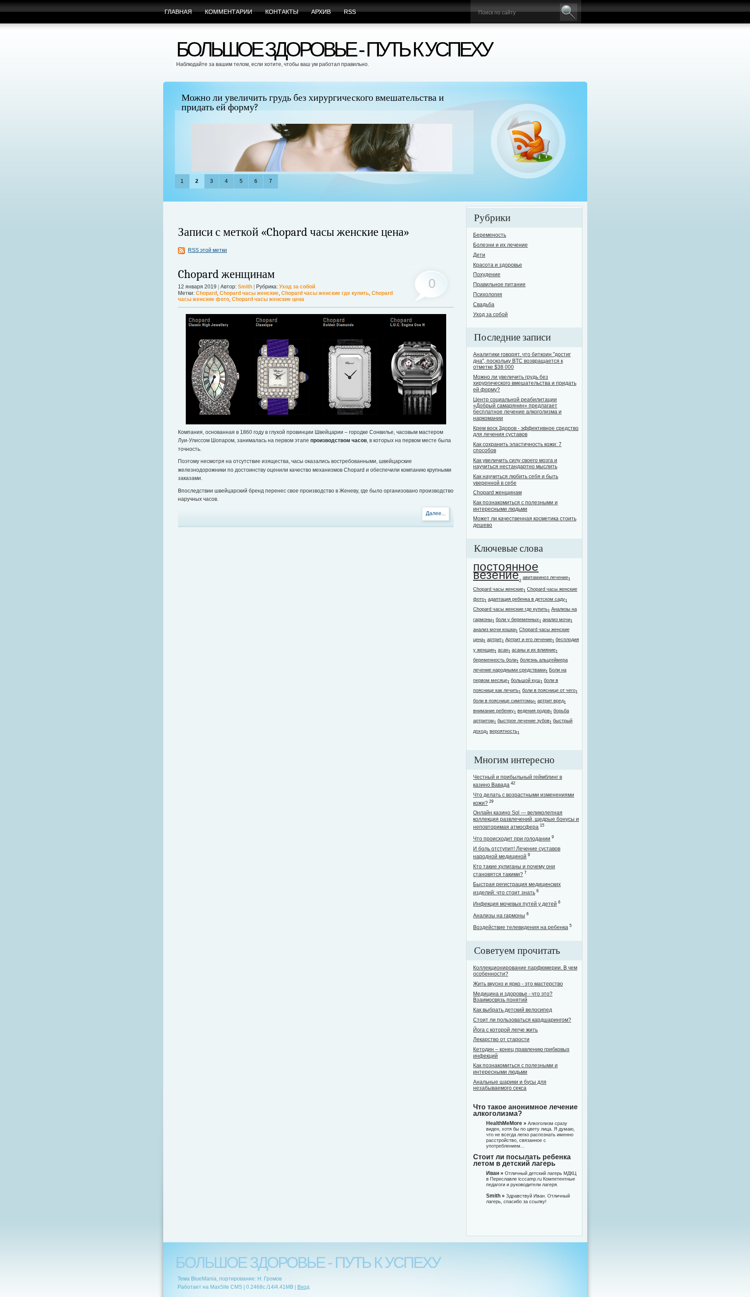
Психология (487, 294)
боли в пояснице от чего (549, 690)
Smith (245, 287)
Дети (479, 255)
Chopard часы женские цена (268, 299)
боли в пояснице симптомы (503, 700)
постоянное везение (506, 571)
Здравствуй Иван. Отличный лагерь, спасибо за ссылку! (528, 1198)
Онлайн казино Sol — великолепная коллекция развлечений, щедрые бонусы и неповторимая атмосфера (526, 820)
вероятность (503, 731)
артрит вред (550, 700)
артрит (494, 639)
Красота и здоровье (497, 265)
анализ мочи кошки (494, 629)
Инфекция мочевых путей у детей (515, 904)
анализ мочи (556, 619)
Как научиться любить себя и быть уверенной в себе (515, 479)
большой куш (525, 680)
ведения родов (533, 710)
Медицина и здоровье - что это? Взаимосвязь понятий (513, 997)
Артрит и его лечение (528, 639)
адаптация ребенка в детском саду (526, 599)
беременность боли (494, 659)
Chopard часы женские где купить (325, 293)
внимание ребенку (493, 710)
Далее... (435, 513)
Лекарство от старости (501, 1039)
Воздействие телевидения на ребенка (520, 927)
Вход (303, 1287)
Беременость (489, 235)
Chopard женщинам (226, 274)
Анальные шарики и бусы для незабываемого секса (509, 1085)
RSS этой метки (207, 250)
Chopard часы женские (249, 293)
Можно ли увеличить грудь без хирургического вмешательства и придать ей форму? (312, 102)
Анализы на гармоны (499, 916)
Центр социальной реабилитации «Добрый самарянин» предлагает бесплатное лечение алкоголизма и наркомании (517, 409)
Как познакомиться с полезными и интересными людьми (515, 506)
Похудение (486, 274)
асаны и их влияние (534, 649)
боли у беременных (517, 619)
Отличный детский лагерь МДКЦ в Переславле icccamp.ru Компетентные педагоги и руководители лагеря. (531, 1179)
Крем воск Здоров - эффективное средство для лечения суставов (526, 431)
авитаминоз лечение (545, 577)
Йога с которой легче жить (505, 1030)
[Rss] (528, 141)
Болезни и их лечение (500, 245)
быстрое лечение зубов (523, 720)
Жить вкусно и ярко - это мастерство (518, 984)
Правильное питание (499, 284)
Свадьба (483, 304)
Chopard (206, 293)
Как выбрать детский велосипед (512, 1010)
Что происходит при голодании (511, 839)
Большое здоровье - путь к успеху (333, 49)
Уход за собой (297, 287)
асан (503, 649)
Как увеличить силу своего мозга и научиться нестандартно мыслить (515, 463)
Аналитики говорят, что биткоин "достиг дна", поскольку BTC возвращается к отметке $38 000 (522, 360)
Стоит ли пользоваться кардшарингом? (522, 1020)
